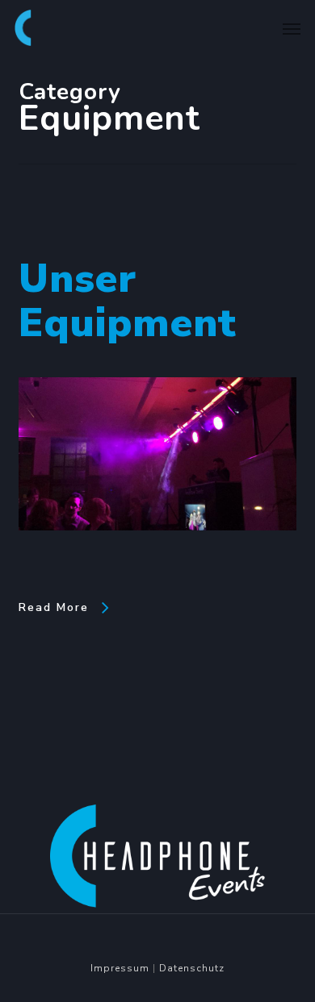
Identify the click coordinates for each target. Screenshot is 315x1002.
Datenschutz (192, 968)
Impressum (119, 968)
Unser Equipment (128, 301)
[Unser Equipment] (158, 559)
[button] (291, 28)
